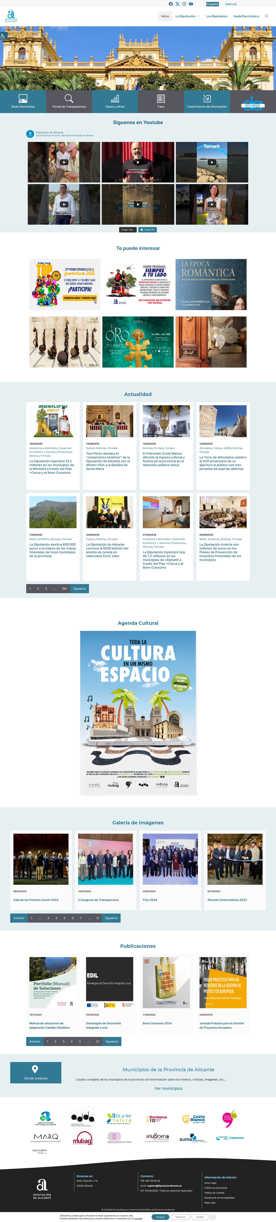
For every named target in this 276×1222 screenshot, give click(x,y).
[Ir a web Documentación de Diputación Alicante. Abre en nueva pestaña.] (115, 101)
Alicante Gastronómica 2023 (227, 900)
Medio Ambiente (39, 539)
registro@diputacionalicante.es (164, 1185)
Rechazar (180, 1217)
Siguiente (79, 588)
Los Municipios (216, 16)
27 (97, 1041)
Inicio (165, 16)
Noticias (34, 455)
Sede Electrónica (246, 16)
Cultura (90, 448)
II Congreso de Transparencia (98, 900)
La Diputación (185, 16)
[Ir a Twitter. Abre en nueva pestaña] (177, 4)
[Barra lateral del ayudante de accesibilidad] (4, 36)
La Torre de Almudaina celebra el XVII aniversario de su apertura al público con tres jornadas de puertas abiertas (222, 463)
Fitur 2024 (150, 900)
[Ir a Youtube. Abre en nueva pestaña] (191, 4)
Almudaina (205, 448)
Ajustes (200, 1217)
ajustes (138, 1218)
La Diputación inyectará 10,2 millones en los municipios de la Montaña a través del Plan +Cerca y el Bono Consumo (51, 467)
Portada (45, 455)
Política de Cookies (214, 1192)
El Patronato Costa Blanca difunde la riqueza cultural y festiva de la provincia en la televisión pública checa (164, 459)
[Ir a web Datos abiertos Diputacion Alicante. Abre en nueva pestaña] (253, 101)
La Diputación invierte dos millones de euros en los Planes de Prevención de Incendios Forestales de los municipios (220, 552)
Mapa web (209, 1202)
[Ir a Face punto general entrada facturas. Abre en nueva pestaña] (161, 101)
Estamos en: (85, 1176)
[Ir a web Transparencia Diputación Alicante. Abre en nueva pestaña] (69, 101)
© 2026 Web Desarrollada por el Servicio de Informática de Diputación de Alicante (138, 1209)
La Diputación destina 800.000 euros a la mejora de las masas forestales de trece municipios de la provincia (52, 550)
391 (64, 588)
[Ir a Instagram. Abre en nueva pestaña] (184, 4)
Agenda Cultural (138, 623)
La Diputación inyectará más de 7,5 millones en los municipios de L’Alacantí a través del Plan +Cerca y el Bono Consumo (164, 559)
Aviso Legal (210, 1182)
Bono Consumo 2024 (157, 1023)
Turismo (170, 448)
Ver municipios (168, 1088)
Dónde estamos (36, 1078)
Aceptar (160, 1217)
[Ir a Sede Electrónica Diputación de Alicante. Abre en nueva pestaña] (23, 101)
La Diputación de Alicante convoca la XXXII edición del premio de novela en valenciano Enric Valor (107, 550)
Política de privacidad (215, 1187)
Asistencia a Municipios (43, 448)
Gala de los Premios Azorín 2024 (35, 900)
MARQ (227, 448)
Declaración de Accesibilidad (219, 1197)
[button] (266, 16)
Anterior (18, 918)
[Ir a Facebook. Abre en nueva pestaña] (171, 4)
